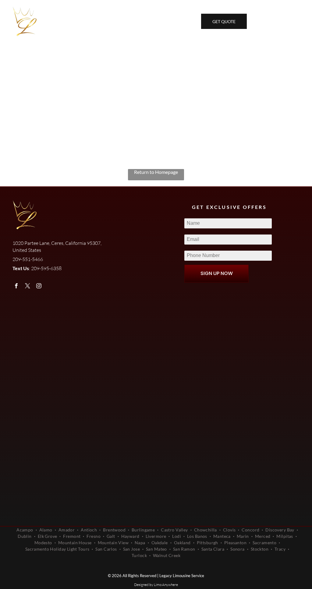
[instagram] (39, 286)
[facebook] (16, 286)
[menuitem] (25, 530)
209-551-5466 (97, 21)
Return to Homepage (156, 172)
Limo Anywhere (166, 584)
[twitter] (27, 286)
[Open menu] (294, 21)
